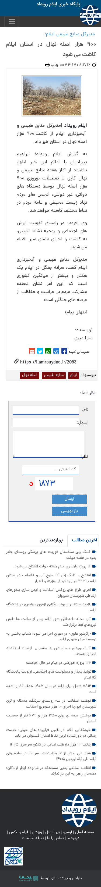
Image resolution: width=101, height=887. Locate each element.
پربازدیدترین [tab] (51, 540)
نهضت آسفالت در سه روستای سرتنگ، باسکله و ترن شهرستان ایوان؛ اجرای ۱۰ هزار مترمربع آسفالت (51, 704)
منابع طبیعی (54, 375)
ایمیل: (83, 422)
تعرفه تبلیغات (33, 838)
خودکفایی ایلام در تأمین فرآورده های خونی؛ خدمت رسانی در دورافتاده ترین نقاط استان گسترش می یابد (51, 733)
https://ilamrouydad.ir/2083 (47, 362)
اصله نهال (29, 375)
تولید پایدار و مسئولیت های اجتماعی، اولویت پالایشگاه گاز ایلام (51, 675)
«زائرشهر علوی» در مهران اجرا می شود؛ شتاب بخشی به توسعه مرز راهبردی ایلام (51, 637)
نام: (85, 410)
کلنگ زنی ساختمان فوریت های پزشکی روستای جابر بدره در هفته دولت (51, 555)
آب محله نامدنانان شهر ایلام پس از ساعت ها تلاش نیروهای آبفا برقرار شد (51, 622)
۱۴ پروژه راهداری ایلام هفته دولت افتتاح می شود (53, 567)
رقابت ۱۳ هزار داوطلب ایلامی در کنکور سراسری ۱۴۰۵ (51, 745)
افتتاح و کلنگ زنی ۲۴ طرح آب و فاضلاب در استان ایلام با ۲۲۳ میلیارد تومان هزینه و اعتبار (51, 578)
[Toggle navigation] (11, 21)
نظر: (86, 457)
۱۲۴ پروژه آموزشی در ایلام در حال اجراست (59, 663)
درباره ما (73, 838)
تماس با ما (55, 838)
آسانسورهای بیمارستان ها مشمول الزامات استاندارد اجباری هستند (51, 651)
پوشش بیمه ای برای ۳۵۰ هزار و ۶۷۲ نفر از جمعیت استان (51, 719)
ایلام (73, 375)
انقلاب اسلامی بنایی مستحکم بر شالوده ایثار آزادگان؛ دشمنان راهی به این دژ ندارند (51, 771)
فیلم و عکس (19, 832)
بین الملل (52, 832)
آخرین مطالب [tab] (84, 540)
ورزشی (37, 832)
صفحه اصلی (84, 832)
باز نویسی (69, 511)
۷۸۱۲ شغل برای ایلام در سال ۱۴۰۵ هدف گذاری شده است (51, 689)
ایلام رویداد (75, 125)
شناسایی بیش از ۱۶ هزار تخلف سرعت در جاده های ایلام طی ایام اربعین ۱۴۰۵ (51, 756)
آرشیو (67, 832)
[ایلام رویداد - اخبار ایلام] (79, 811)
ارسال (69, 499)
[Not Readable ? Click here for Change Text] (31, 484)
